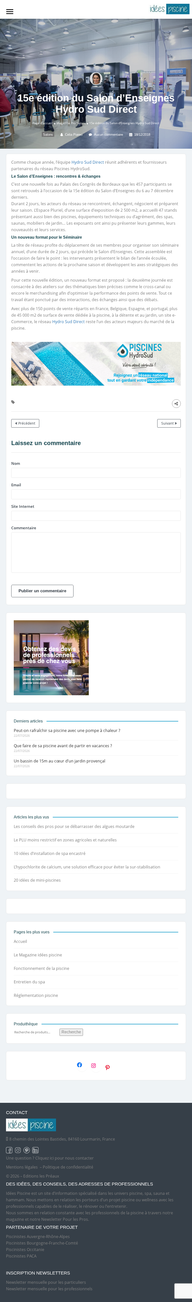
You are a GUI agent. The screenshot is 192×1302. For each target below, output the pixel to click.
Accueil (20, 941)
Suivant (168, 423)
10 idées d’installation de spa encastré (50, 853)
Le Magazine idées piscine (38, 955)
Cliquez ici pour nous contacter (64, 1158)
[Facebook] (82, 1065)
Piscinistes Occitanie (25, 1249)
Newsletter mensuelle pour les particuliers (46, 1282)
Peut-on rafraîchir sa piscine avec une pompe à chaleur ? (67, 730)
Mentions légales (22, 1167)
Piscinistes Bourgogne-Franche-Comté (42, 1243)
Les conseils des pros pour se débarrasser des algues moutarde (74, 826)
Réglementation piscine (36, 995)
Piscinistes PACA (21, 1256)
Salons (81, 123)
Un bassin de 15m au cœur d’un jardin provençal (59, 761)
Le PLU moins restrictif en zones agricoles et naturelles (65, 840)
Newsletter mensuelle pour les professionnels (49, 1289)
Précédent (26, 423)
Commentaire (23, 527)
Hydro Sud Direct (88, 162)
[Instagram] (96, 1066)
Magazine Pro (66, 123)
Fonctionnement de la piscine (41, 968)
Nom (15, 463)
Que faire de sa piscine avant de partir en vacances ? (63, 745)
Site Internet (22, 506)
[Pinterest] (110, 1068)
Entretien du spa (29, 982)
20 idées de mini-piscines (37, 880)
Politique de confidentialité (68, 1167)
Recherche (71, 1032)
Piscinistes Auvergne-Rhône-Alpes (38, 1236)
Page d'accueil (42, 123)
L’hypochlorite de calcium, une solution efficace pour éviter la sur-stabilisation (87, 867)
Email (16, 484)
